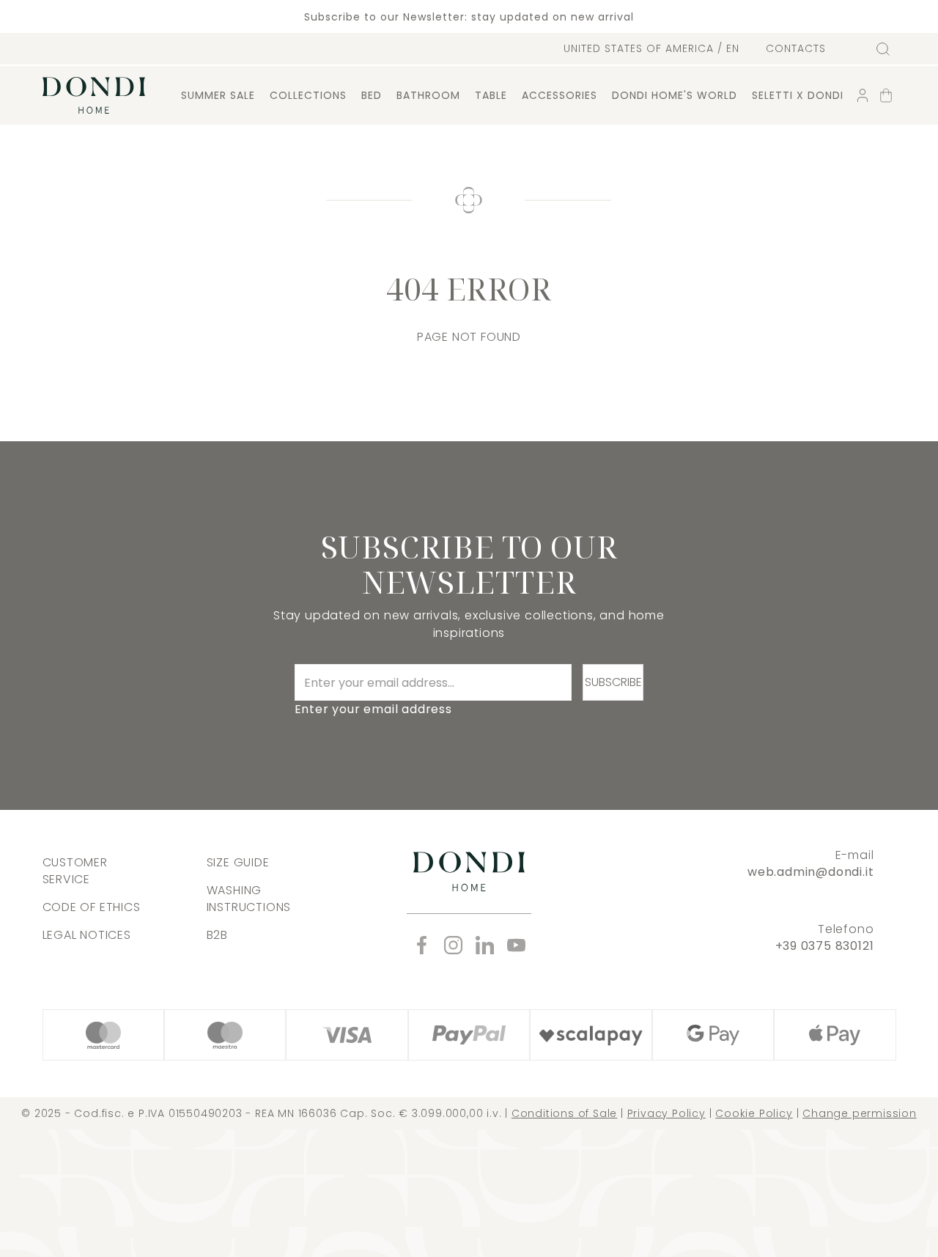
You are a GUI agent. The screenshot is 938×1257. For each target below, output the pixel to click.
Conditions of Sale (564, 1113)
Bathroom (428, 95)
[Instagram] (453, 945)
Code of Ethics (92, 907)
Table (491, 95)
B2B (217, 934)
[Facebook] (422, 945)
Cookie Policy (753, 1113)
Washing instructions (249, 898)
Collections (308, 95)
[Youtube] (516, 945)
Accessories (559, 95)
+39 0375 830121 (824, 945)
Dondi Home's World (674, 95)
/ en (651, 48)
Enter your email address (373, 709)
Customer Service (75, 871)
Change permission (859, 1113)
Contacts (796, 49)
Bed (371, 95)
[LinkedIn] (485, 945)
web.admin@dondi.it (810, 871)
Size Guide (238, 862)
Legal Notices (87, 934)
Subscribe (613, 682)
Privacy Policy (666, 1113)
